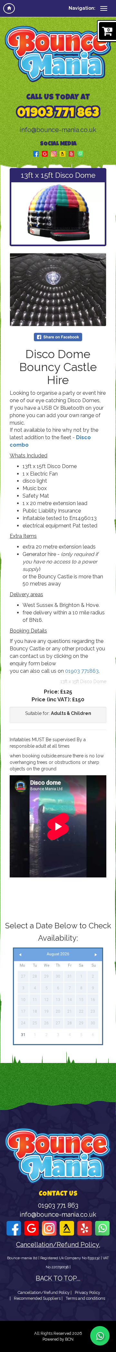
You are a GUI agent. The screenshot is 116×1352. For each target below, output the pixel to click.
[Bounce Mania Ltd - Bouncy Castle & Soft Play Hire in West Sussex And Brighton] (58, 54)
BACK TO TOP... (58, 1278)
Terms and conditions (85, 1298)
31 (23, 1034)
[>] (96, 955)
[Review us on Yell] (62, 153)
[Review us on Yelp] (71, 153)
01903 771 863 (58, 113)
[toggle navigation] (104, 8)
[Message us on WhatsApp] (80, 153)
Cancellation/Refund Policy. (58, 1245)
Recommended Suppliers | (38, 1298)
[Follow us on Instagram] (54, 153)
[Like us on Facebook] (36, 153)
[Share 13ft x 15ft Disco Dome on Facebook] (58, 336)
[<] (20, 955)
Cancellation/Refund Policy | (45, 1292)
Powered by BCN (58, 1339)
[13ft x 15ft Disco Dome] (58, 213)
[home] (9, 8)
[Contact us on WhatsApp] (100, 1336)
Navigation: (82, 8)
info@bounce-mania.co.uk (58, 130)
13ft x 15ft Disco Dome (83, 681)
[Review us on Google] (45, 153)
